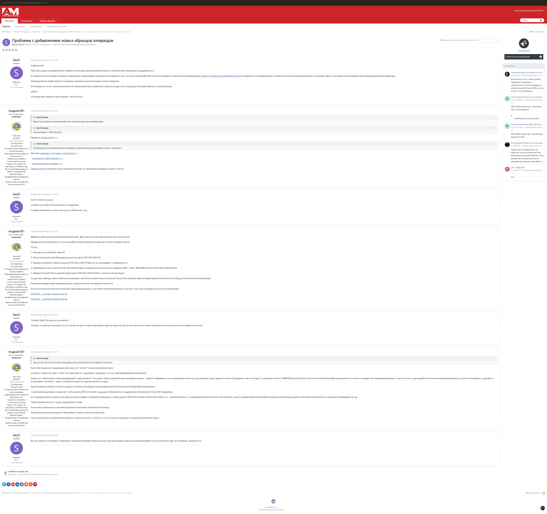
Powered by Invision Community (271, 510)
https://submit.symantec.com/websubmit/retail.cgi (218, 76)
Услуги (5, 3)
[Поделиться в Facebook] (9, 484)
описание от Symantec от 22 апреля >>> (59, 153)
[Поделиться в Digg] (17, 484)
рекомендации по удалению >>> (47, 164)
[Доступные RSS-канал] (543, 493)
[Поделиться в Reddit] (26, 484)
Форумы (6, 26)
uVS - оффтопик (518, 167)
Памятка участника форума (518, 57)
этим (58, 402)
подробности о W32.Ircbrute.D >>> (47, 158)
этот (66, 210)
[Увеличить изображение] (81, 237)
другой (49, 200)
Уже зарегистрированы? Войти (529, 11)
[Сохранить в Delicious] (22, 484)
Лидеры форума (47, 21)
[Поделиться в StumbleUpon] (31, 484)
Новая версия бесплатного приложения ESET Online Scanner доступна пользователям (527, 97)
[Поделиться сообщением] (497, 60)
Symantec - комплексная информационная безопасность (69, 44)
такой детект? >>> (49, 137)
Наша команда (22, 3)
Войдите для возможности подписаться (460, 40)
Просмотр (9, 21)
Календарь (20, 26)
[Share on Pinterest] (35, 484)
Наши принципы (35, 3)
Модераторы (36, 26)
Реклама (12, 3)
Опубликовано (44, 60)
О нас (45, 3)
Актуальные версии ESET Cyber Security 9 (527, 124)
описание (102, 392)
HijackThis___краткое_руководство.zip (49, 294)
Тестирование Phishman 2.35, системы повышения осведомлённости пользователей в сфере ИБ (527, 143)
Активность (26, 21)
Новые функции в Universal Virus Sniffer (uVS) (527, 72)
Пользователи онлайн (57, 26)
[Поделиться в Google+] (13, 484)
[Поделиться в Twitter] (4, 484)
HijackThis (86, 289)
